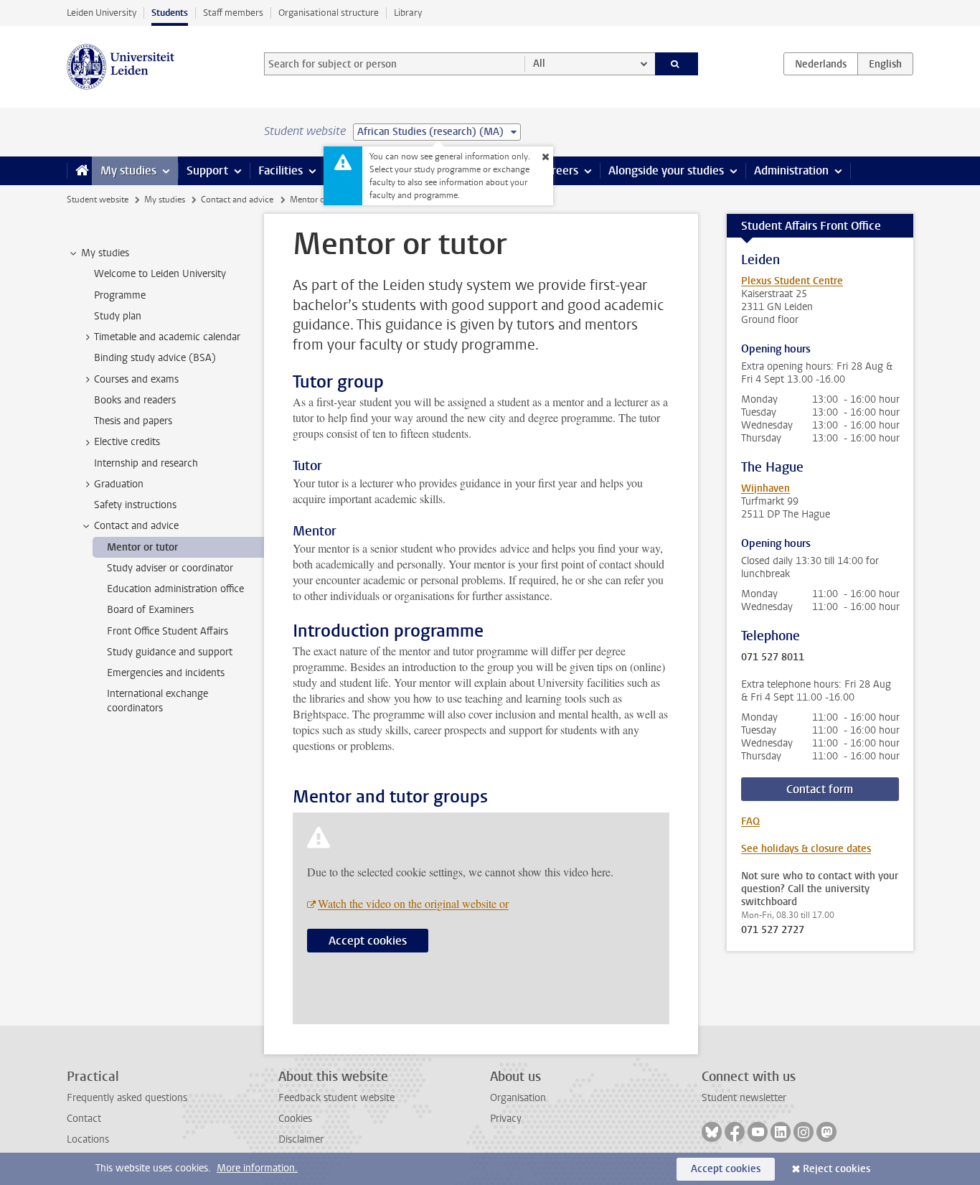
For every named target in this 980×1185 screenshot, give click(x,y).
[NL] (820, 63)
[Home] (79, 170)
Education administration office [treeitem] (175, 589)
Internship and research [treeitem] (146, 463)
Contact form (819, 789)
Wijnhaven (765, 488)
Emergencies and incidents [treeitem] (166, 673)
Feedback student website (336, 1098)
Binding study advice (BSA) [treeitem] (155, 358)
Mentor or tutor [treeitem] (142, 547)
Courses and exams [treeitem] (136, 379)
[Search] (677, 63)
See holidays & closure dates (806, 849)
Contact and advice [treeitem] (136, 526)
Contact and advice (237, 199)
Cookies (295, 1118)
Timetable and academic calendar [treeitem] (167, 337)
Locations (88, 1139)
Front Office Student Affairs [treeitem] (167, 631)
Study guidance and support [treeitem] (169, 652)
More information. (257, 1168)
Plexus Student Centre (792, 281)
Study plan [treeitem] (117, 316)
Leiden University (101, 12)
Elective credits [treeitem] (127, 442)
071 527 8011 (772, 657)
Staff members (233, 12)
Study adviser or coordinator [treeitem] (170, 568)
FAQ (750, 821)
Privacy (506, 1118)
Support (207, 170)
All (539, 63)
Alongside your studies (666, 170)
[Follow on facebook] (735, 1132)
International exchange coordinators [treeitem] (157, 700)
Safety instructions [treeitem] (135, 505)
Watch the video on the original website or (413, 903)
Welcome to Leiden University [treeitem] (160, 274)
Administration (791, 170)
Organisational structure (328, 12)
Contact (84, 1118)
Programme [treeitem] (120, 295)
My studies (128, 170)
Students (169, 12)
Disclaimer (301, 1139)
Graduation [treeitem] (118, 484)
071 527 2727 (772, 930)
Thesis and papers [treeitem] (133, 421)
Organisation (518, 1098)
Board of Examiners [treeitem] (150, 610)
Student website (97, 199)
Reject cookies (836, 1169)
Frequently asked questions (127, 1098)
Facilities (280, 170)
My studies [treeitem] (105, 253)
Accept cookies (368, 940)
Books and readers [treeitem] (135, 400)
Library (408, 12)
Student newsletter (744, 1098)
